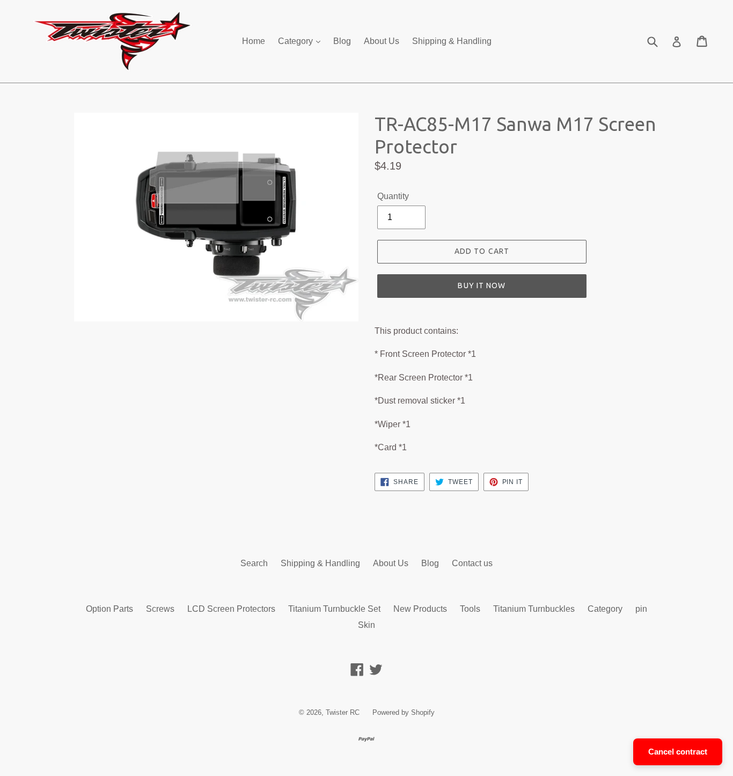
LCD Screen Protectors (231, 608)
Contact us (472, 563)
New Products (420, 608)
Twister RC (343, 712)
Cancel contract (677, 751)
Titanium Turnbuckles (534, 608)
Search (254, 563)
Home (253, 41)
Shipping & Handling (452, 41)
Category (296, 41)
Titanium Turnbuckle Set (334, 608)
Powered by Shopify (403, 712)
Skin (366, 624)
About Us (381, 41)
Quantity (393, 196)
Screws (160, 608)
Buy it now (481, 285)
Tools (470, 608)
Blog (342, 41)
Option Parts (109, 608)
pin (641, 608)
